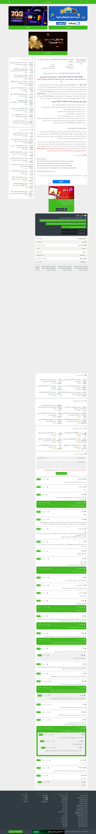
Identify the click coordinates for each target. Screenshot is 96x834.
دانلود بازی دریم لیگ (83, 802)
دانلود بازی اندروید (83, 796)
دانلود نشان (65, 808)
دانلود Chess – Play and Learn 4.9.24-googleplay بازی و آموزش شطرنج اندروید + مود (18, 193)
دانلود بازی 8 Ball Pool (82, 816)
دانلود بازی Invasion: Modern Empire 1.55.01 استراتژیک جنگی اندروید (48, 380)
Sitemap (25, 802)
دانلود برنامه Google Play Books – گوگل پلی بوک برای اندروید (18, 95)
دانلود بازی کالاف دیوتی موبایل (81, 812)
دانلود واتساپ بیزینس (62, 812)
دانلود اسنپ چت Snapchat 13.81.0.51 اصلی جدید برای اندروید (19, 82)
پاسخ (38, 479)
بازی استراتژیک (45, 68)
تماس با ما (25, 800)
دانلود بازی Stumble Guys (81, 806)
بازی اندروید (51, 68)
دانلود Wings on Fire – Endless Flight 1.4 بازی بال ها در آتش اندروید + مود (47, 440)
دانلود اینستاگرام (64, 802)
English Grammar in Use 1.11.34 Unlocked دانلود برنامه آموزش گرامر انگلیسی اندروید (47, 407)
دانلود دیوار (65, 804)
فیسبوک (44, 798)
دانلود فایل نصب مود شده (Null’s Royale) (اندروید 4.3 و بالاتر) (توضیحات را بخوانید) (65, 224)
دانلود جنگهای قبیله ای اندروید (48, 175)
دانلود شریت (64, 816)
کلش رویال (76, 94)
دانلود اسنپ (65, 806)
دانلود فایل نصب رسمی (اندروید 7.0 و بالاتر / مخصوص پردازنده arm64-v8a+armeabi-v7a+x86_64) (62, 220)
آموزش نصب (80, 230)
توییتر (45, 800)
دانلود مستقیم (60, 209)
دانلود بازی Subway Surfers (81, 814)
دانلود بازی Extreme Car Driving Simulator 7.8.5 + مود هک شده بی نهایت (19, 185)
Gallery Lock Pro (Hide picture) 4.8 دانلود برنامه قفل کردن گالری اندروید (71, 414)
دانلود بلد (65, 814)
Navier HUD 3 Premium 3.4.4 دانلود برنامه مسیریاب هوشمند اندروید (47, 420)
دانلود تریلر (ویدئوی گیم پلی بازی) (76, 227)
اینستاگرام (44, 796)
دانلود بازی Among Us (82, 818)
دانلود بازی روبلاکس (83, 804)
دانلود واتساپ (64, 800)
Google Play (80, 233)
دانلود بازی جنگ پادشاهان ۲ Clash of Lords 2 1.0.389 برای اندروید (71, 393)
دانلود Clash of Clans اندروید (67, 175)
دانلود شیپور (65, 824)
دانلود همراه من (64, 820)
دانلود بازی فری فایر (83, 800)
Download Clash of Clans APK (77, 175)
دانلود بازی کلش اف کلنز (82, 822)
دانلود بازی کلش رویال (82, 824)
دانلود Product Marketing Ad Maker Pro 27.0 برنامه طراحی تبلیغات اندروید (72, 420)
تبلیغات (25, 798)
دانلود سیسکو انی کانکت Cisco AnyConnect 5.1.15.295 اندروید (20, 76)
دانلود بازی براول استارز (82, 820)
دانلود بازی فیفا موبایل (82, 826)
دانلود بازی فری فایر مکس (82, 808)
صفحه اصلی (24, 796)
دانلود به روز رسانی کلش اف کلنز (57, 175)
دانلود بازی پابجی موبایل (82, 798)
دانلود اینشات (64, 810)
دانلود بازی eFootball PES (81, 810)
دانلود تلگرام (65, 798)
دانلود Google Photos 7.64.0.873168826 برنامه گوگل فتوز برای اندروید (18, 102)
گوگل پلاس (43, 802)
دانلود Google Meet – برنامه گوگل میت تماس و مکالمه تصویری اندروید (19, 109)
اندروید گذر (48, 2)
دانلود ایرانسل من (63, 818)
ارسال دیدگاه (60, 473)
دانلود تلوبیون (64, 822)
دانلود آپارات (64, 826)
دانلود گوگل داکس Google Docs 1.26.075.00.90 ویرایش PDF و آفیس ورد (18, 70)
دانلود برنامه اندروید (63, 796)
